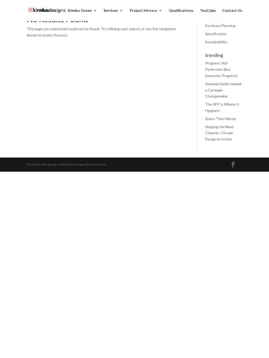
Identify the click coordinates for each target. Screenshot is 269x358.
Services (111, 11)
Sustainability (216, 42)
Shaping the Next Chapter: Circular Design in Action (219, 133)
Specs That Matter (220, 118)
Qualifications (181, 11)
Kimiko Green (80, 11)
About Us (48, 11)
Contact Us (232, 11)
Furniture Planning (220, 25)
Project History (143, 11)
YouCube (208, 11)
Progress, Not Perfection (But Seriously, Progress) (221, 69)
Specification (215, 33)
